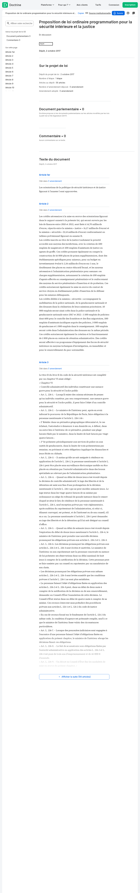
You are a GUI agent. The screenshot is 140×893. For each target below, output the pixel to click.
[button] (82, 4)
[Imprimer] (128, 13)
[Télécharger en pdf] (133, 13)
